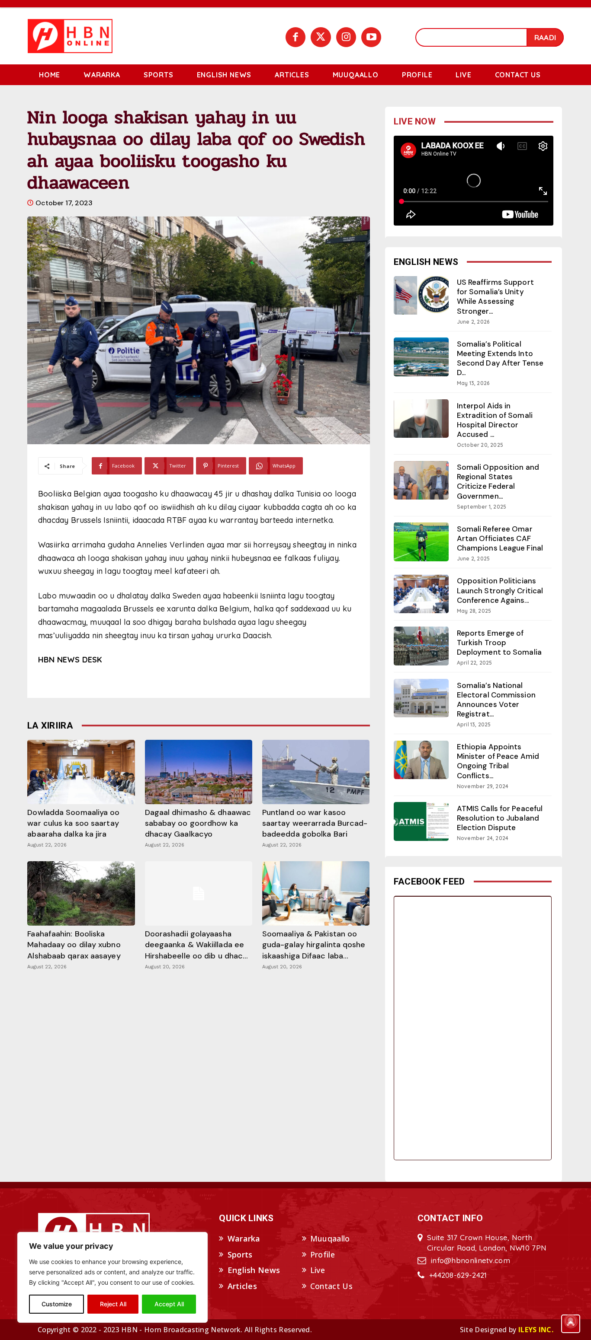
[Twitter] (320, 37)
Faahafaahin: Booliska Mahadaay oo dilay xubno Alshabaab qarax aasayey (73, 945)
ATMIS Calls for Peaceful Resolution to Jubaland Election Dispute (500, 818)
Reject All (113, 1304)
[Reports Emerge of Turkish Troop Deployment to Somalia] (421, 646)
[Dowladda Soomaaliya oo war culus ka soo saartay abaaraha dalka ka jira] (81, 772)
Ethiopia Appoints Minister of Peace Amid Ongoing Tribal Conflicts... (498, 761)
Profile (322, 1254)
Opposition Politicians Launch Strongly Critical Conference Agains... (500, 590)
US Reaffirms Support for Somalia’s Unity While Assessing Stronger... (495, 296)
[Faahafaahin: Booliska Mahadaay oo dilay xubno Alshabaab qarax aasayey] (81, 893)
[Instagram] (346, 37)
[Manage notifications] (571, 1321)
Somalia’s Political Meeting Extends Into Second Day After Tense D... (500, 358)
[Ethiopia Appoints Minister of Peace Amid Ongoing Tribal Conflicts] (421, 760)
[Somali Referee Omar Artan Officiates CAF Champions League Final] (421, 541)
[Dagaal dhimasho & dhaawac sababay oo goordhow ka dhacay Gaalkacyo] (198, 772)
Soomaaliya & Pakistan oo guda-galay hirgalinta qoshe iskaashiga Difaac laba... (314, 945)
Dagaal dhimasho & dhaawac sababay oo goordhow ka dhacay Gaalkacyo (198, 823)
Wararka (244, 1238)
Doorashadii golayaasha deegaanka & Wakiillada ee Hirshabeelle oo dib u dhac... (196, 945)
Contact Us (331, 1286)
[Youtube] (371, 37)
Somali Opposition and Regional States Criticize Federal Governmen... (498, 481)
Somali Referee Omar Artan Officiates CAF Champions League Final (500, 538)
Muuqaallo (330, 1238)
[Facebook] (295, 37)
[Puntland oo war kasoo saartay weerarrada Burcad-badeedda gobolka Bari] (315, 772)
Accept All (169, 1304)
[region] (112, 1277)
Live (317, 1270)
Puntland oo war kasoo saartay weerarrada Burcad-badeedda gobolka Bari (315, 823)
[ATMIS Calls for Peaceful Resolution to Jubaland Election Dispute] (421, 821)
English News (254, 1270)
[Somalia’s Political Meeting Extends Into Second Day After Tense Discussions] (421, 356)
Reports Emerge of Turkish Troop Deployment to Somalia (499, 642)
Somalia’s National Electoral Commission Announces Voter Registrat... (496, 700)
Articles (242, 1286)
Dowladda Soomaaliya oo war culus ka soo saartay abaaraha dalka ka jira (73, 823)
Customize (57, 1304)
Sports (240, 1254)
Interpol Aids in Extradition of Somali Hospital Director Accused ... (495, 420)
